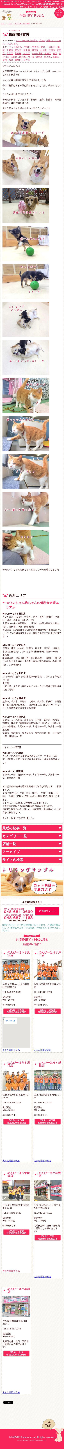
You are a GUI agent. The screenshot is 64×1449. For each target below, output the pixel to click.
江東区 (14, 57)
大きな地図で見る (11, 1050)
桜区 (55, 53)
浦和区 (22, 57)
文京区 (10, 53)
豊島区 (18, 60)
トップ (3, 23)
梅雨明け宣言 (19, 35)
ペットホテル (15, 47)
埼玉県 (26, 50)
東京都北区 (37, 53)
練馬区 (39, 57)
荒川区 (47, 57)
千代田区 (51, 47)
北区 (43, 47)
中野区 (35, 47)
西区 (11, 60)
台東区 (10, 50)
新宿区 (18, 53)
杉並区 (26, 53)
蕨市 (4, 60)
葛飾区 (56, 57)
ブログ (10, 23)
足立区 (26, 60)
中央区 (27, 47)
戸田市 (51, 50)
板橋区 (47, 53)
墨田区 (35, 50)
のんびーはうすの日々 (22, 23)
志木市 (43, 50)
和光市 (18, 50)
